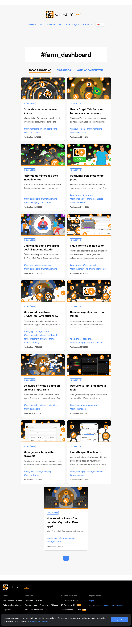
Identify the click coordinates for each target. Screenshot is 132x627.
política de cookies (39, 621)
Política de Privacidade (34, 610)
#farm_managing (31, 128)
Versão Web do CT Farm (71, 610)
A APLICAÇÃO (72, 24)
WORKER (51, 24)
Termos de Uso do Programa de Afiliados (41, 605)
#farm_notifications (79, 269)
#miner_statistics (77, 475)
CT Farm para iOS (68, 605)
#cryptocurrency (31, 342)
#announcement (77, 128)
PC (41, 24)
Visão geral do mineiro (12, 605)
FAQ (60, 24)
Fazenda (31, 24)
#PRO (26, 132)
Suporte (87, 24)
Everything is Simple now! (86, 452)
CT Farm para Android (70, 600)
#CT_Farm (35, 132)
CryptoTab (7, 610)
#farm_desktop (42, 331)
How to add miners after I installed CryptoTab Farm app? (63, 522)
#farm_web (29, 265)
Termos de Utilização (33, 600)
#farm (51, 339)
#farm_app (29, 331)
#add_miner (45, 202)
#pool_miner (75, 195)
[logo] (66, 15)
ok (121, 620)
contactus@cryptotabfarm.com (116, 605)
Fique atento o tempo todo (87, 245)
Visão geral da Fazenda (12, 600)
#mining (43, 339)
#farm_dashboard (48, 128)
